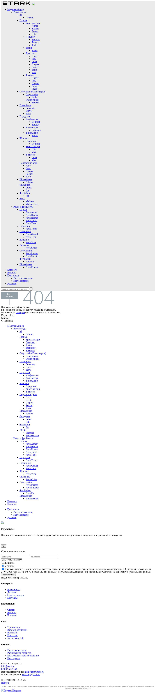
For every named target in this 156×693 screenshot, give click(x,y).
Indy (34, 58)
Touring (35, 124)
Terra (28, 113)
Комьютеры (32, 127)
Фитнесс (30, 75)
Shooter (35, 102)
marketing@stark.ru (34, 671)
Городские (25, 116)
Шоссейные (26, 179)
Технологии (13, 627)
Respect (35, 67)
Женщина (9, 563)
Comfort (36, 121)
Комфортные (32, 119)
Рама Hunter (32, 215)
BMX (22, 198)
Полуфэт (30, 36)
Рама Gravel (32, 234)
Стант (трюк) (32, 100)
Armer (35, 26)
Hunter (35, 56)
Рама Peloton (32, 267)
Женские (24, 138)
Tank (34, 45)
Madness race (32, 204)
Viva (34, 72)
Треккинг (30, 53)
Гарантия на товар (16, 650)
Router (35, 31)
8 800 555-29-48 (9, 669)
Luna (34, 61)
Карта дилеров (21, 280)
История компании (17, 630)
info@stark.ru (7, 666)
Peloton (29, 182)
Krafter (35, 28)
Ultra (34, 34)
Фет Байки (25, 259)
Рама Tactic (31, 220)
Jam (27, 190)
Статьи (11, 609)
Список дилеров (15, 595)
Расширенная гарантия (19, 653)
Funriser (36, 39)
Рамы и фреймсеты (23, 206)
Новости (11, 272)
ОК (3, 546)
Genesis (29, 17)
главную (20, 312)
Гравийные (25, 105)
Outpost (35, 64)
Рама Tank (31, 223)
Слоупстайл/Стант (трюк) (33, 91)
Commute (30, 108)
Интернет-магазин (23, 278)
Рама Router (32, 217)
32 (21, 15)
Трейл (29, 47)
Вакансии (12, 632)
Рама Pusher (32, 253)
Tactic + (35, 42)
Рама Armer (31, 212)
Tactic (34, 50)
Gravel (29, 111)
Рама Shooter (32, 256)
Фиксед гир (32, 132)
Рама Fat (30, 261)
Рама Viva (31, 242)
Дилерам (11, 283)
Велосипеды (19, 12)
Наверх (5, 682)
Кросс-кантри (33, 23)
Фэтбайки (25, 193)
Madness (30, 201)
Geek (28, 168)
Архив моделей (15, 638)
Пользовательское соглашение (23, 655)
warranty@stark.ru (31, 674)
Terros (35, 135)
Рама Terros (31, 228)
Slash (34, 69)
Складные (25, 185)
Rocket (29, 174)
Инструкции (13, 658)
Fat (27, 195)
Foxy (28, 165)
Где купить (13, 275)
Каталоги (12, 270)
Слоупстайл (32, 94)
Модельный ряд (15, 9)
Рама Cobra (31, 248)
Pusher (35, 97)
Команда (11, 615)
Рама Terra (31, 237)
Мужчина (9, 566)
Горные (23, 20)
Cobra (29, 187)
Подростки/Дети (28, 163)
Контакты (12, 597)
